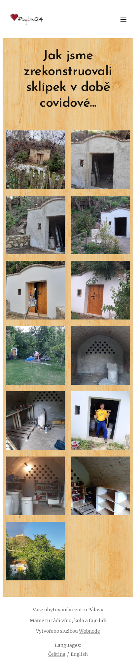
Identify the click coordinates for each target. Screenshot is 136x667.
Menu (123, 19)
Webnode (89, 631)
